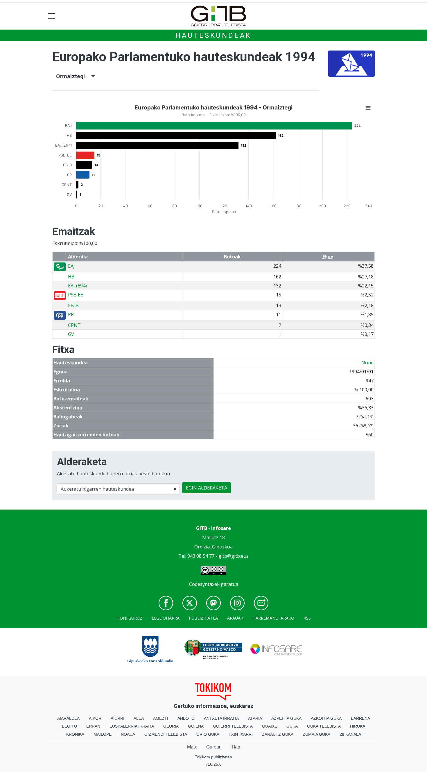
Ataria (255, 718)
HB (71, 276)
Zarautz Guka (277, 734)
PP (71, 314)
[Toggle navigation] (51, 16)
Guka (292, 726)
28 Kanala (350, 734)
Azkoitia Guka (326, 718)
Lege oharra (166, 618)
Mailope (103, 734)
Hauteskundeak (213, 35)
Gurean (214, 746)
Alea (139, 718)
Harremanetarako (273, 618)
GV (71, 334)
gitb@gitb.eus (233, 556)
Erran (93, 726)
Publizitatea (203, 618)
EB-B (73, 305)
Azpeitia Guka (286, 718)
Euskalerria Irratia (132, 726)
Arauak (235, 618)
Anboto (186, 718)
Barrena (360, 718)
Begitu (69, 726)
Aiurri (117, 718)
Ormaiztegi (73, 76)
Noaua (128, 734)
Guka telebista (324, 726)
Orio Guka (207, 734)
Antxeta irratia (221, 718)
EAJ (71, 266)
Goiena (196, 726)
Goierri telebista (233, 726)
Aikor (95, 718)
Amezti (160, 718)
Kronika (75, 734)
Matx (192, 746)
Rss (307, 618)
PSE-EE (75, 294)
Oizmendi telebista (165, 734)
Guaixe (269, 726)
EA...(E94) (77, 285)
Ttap (235, 746)
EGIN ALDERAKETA (206, 488)
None (367, 362)
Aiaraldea (68, 718)
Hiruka (357, 726)
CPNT (74, 325)
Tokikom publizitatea (213, 757)
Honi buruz (129, 618)
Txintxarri (241, 734)
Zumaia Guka (316, 734)
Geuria (171, 726)
